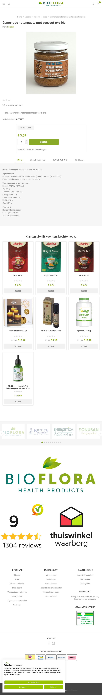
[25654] (51, 312)
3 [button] (46, 442)
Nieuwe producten (17, 583)
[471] (18, 257)
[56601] (84, 312)
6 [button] (52, 442)
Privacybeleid (17, 596)
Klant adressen (51, 583)
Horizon (10, 27)
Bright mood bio (50, 275)
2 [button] (44, 442)
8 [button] (56, 442)
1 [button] (42, 442)
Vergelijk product (14, 105)
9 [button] (58, 442)
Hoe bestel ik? (51, 596)
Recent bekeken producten (51, 588)
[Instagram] (53, 643)
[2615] (84, 257)
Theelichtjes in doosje (18, 331)
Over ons (17, 605)
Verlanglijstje (85, 583)
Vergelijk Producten (85, 575)
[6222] (18, 312)
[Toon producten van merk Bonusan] (88, 431)
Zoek (17, 579)
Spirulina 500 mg (84, 331)
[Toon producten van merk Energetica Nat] (63, 431)
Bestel (43, 142)
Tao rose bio (18, 275)
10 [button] (60, 442)
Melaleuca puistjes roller (51, 331)
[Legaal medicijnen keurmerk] (85, 624)
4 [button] (48, 442)
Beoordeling (60, 160)
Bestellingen (51, 579)
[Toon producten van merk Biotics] (38, 431)
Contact (80, 160)
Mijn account (51, 575)
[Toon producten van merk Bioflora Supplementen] (13, 431)
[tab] (20, 160)
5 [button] (50, 442)
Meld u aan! (17, 588)
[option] (13, 431)
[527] (51, 257)
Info (19, 160)
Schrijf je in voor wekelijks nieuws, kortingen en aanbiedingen (85, 598)
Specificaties (37, 160)
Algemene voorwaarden (17, 600)
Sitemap (17, 575)
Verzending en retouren (17, 592)
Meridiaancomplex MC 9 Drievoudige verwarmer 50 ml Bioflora (18, 388)
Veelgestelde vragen (51, 592)
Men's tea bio (84, 275)
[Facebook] (49, 643)
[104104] (18, 367)
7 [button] (54, 442)
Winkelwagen (85, 579)
